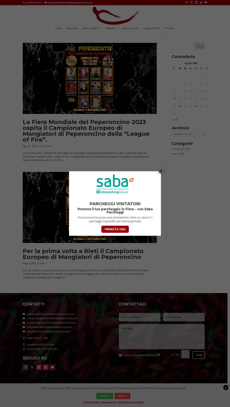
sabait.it (145, 217)
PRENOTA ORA (115, 229)
